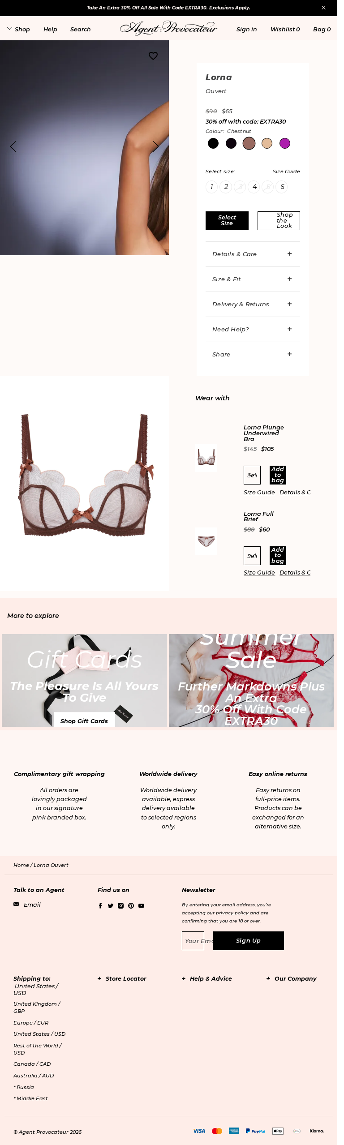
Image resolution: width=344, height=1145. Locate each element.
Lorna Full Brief (259, 517)
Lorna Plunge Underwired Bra (264, 433)
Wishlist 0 (285, 29)
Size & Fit (226, 279)
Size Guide (259, 492)
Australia (33, 1075)
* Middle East (30, 1098)
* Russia (23, 1087)
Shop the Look (285, 220)
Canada (32, 1064)
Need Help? (230, 329)
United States (39, 1034)
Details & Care (234, 253)
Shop (22, 29)
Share (221, 354)
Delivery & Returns (241, 304)
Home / (23, 865)
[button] (246, 29)
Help (50, 29)
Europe (30, 1023)
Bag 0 (322, 29)
